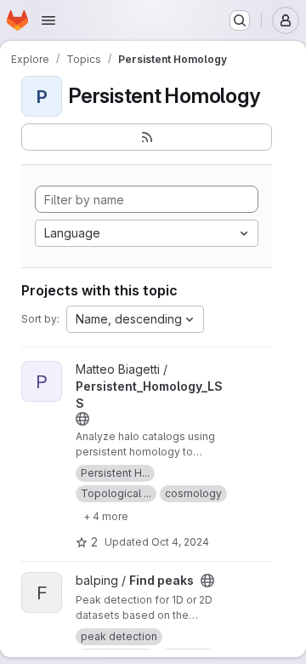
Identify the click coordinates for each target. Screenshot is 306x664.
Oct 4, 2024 (180, 541)
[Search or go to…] (240, 20)
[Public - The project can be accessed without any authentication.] (82, 419)
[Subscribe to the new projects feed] (146, 137)
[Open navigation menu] (48, 20)
